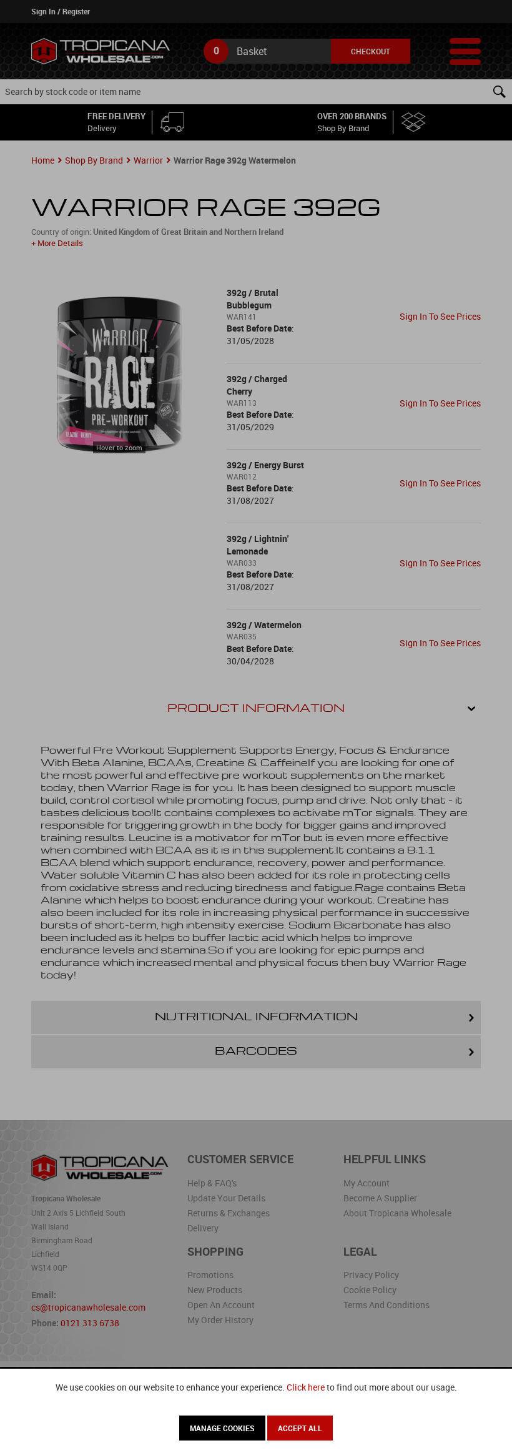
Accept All (300, 1428)
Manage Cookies (222, 1428)
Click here (306, 1387)
